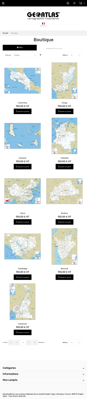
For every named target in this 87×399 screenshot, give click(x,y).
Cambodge (22, 269)
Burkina (64, 213)
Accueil (5, 33)
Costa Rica (22, 103)
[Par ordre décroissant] (40, 55)
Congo (64, 103)
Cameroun (22, 324)
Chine (22, 213)
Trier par (8, 55)
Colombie (64, 158)
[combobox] (25, 55)
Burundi (64, 269)
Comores (22, 158)
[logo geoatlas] (43, 11)
